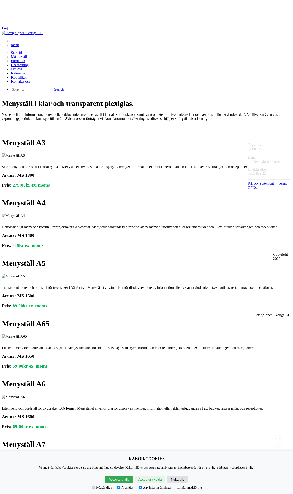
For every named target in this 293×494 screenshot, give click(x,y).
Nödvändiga (104, 487)
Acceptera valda (150, 479)
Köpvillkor (19, 77)
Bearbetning (20, 65)
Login (6, 28)
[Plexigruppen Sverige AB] (22, 33)
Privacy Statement (261, 183)
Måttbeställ (19, 57)
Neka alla (177, 479)
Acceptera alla (119, 479)
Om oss (16, 69)
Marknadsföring (191, 487)
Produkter (18, 61)
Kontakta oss (20, 81)
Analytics (127, 487)
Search (59, 89)
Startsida (17, 53)
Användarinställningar (157, 487)
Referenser (19, 73)
